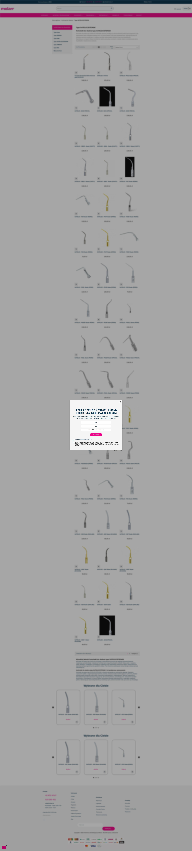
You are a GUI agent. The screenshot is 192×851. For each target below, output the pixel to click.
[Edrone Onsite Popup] (96, 425)
